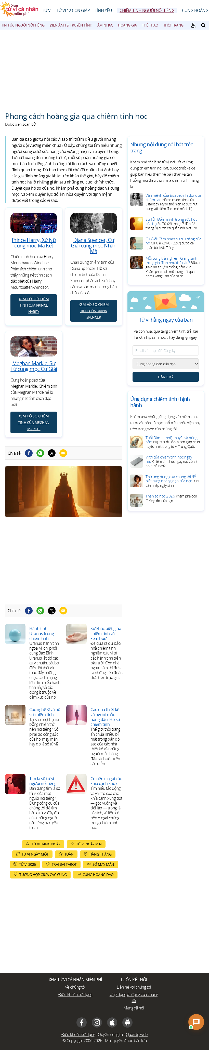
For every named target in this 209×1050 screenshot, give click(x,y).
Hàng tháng (100, 854)
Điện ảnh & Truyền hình (71, 25)
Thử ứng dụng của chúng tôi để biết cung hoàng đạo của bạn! (172, 481)
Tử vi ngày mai (89, 844)
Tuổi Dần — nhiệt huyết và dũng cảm (173, 442)
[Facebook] (29, 453)
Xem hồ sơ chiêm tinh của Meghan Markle (33, 422)
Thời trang (173, 25)
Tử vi (46, 10)
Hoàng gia (127, 25)
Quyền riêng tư (110, 1034)
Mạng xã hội (134, 1008)
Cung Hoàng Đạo (98, 874)
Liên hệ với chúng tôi (134, 987)
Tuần (69, 854)
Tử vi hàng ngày (45, 844)
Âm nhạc (105, 25)
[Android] (127, 1022)
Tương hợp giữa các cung (43, 874)
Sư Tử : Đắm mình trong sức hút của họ (172, 223)
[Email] (63, 453)
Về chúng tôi (75, 987)
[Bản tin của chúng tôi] (193, 25)
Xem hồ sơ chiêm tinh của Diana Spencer (94, 311)
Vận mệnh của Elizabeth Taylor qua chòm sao (174, 202)
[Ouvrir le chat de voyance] (196, 1022)
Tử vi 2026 (27, 864)
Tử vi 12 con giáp (73, 10)
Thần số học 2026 (171, 498)
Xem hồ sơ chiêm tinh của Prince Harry (34, 305)
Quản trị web (137, 1034)
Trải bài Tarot (64, 864)
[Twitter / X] (52, 453)
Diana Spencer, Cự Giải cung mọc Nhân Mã (93, 246)
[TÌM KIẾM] (203, 25)
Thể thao (150, 25)
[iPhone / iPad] (112, 1022)
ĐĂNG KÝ (166, 376)
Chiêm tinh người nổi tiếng (147, 10)
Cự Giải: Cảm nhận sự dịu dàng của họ (173, 243)
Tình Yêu (103, 10)
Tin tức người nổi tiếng (23, 25)
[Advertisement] (104, 67)
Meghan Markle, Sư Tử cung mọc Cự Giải (33, 366)
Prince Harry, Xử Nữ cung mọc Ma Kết (34, 243)
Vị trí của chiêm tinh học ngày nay (172, 461)
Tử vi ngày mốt (35, 854)
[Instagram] (97, 1022)
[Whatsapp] (40, 453)
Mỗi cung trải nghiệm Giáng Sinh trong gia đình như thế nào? (173, 267)
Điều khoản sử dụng (75, 994)
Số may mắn (103, 864)
